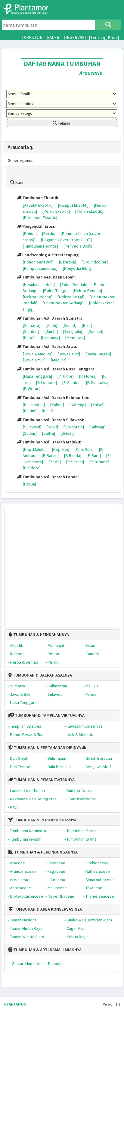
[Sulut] (52, 427)
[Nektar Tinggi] (70, 297)
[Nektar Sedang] (37, 297)
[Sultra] (48, 433)
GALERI (53, 37)
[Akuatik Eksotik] (38, 205)
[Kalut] (47, 410)
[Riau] (87, 325)
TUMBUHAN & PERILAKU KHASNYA (44, 820)
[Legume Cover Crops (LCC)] (66, 239)
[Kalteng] (77, 404)
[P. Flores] (88, 376)
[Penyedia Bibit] (77, 246)
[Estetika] (67, 262)
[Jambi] (51, 331)
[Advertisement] (56, 564)
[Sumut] (69, 325)
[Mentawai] (75, 337)
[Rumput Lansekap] (40, 268)
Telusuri (64, 123)
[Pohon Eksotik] (89, 211)
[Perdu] (48, 233)
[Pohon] (30, 233)
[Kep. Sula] (84, 449)
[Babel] (29, 337)
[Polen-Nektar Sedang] (63, 303)
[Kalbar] (57, 404)
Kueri (19, 182)
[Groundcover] (94, 262)
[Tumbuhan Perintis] (40, 246)
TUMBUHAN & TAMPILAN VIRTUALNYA (49, 715)
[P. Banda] (72, 455)
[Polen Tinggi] (55, 290)
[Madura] (59, 360)
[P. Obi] (54, 461)
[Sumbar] (31, 331)
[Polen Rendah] (73, 284)
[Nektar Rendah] (87, 290)
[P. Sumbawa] (98, 382)
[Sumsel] (95, 331)
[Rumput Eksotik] (73, 205)
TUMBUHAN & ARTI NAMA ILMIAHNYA (47, 949)
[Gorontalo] (73, 427)
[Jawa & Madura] (37, 354)
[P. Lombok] (46, 382)
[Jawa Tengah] (98, 354)
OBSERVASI (75, 37)
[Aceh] (51, 325)
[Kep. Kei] (60, 449)
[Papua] (29, 484)
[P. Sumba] (71, 382)
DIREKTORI (33, 37)
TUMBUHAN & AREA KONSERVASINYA (47, 909)
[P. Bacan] (50, 455)
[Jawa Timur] (34, 360)
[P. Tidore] (32, 467)
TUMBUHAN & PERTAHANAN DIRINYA (47, 747)
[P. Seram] (75, 461)
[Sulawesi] (32, 427)
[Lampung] (50, 337)
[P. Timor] (65, 376)
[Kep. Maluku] (35, 449)
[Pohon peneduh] (38, 262)
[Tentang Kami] (104, 37)
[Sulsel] (67, 433)
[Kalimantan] (34, 404)
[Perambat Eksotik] (40, 217)
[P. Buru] (93, 455)
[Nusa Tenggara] (37, 376)
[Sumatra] (31, 325)
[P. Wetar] (31, 388)
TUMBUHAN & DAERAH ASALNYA (42, 675)
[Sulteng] (97, 427)
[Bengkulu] (72, 331)
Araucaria (18, 147)
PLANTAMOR (15, 1004)
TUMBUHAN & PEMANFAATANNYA (44, 779)
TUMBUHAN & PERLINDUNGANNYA (45, 852)
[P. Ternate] (99, 461)
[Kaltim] (29, 410)
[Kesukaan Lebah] (39, 284)
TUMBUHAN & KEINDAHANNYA (40, 634)
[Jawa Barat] (68, 354)
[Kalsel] (97, 404)
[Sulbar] (30, 433)
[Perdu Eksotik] (56, 211)
